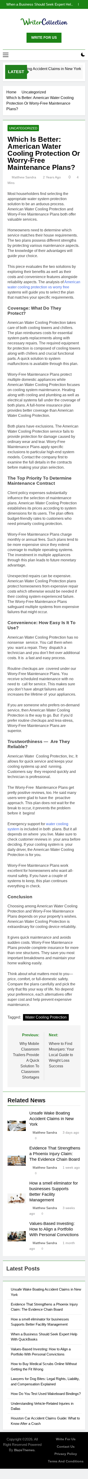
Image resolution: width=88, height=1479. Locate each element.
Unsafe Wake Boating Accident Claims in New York (51, 1119)
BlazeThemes (24, 1450)
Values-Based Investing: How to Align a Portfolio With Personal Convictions (54, 1229)
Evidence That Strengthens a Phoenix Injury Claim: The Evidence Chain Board (54, 1154)
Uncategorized (23, 128)
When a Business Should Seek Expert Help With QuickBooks (39, 4)
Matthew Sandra (24, 177)
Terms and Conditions (66, 1461)
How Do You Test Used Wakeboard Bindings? (46, 1394)
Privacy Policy (65, 1454)
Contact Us (66, 1446)
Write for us (66, 1439)
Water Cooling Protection (46, 1017)
